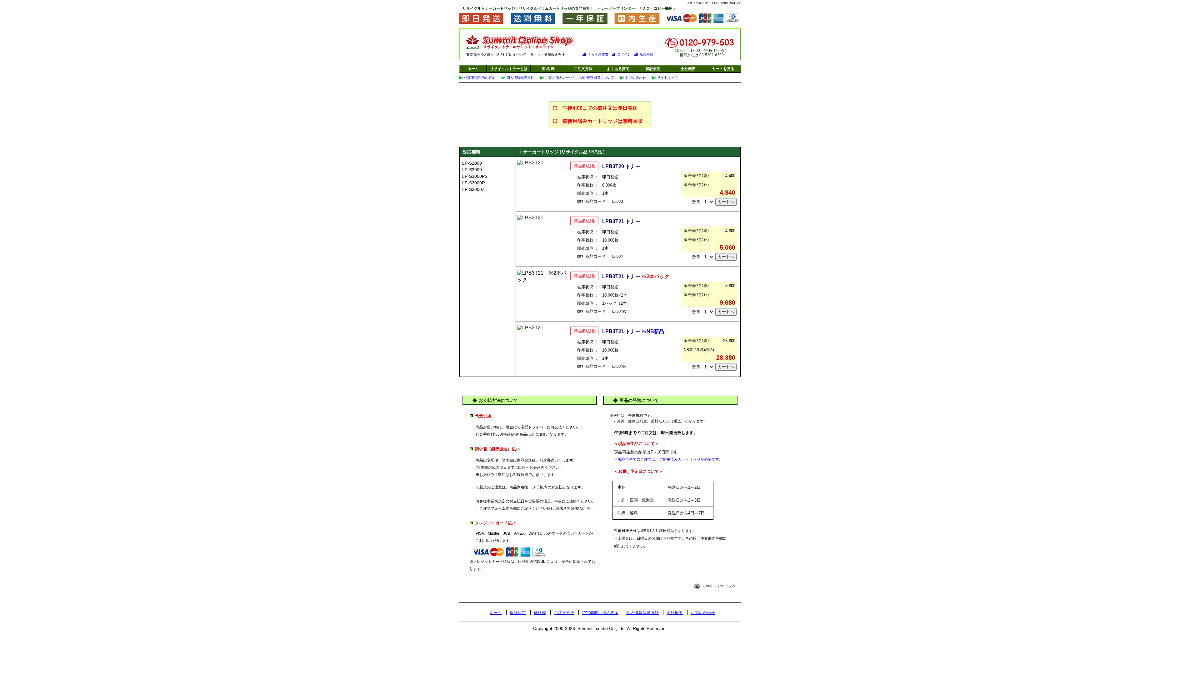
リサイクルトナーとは (509, 69)
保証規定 (653, 69)
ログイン (624, 54)
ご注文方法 (583, 69)
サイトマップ (667, 77)
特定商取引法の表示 (479, 77)
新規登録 (646, 54)
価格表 (540, 612)
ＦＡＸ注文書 (598, 54)
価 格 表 (548, 69)
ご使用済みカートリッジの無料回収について (579, 77)
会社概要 (688, 69)
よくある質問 (618, 69)
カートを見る (723, 69)
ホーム (473, 69)
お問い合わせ (635, 77)
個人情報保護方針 (520, 77)
